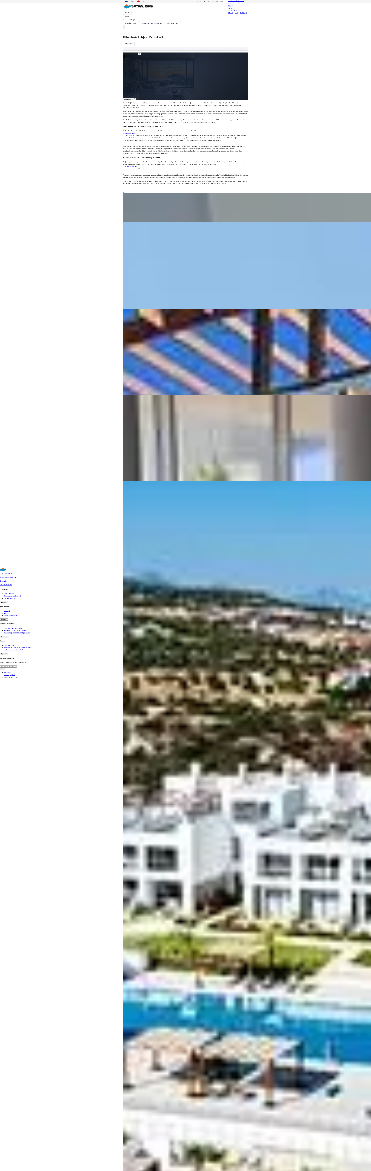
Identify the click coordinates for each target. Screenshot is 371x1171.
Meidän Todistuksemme (11, 615)
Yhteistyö (7, 611)
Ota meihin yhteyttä (10, 598)
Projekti (133, 20)
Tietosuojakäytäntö (9, 675)
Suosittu (129, 44)
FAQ (236, 13)
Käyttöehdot (7, 672)
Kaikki (125, 20)
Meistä (6, 613)
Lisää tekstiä (129, 188)
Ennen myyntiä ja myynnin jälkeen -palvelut (17, 647)
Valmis (129, 20)
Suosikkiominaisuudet (211, 2)
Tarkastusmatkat (9, 645)
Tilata (2, 668)
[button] (230, 3)
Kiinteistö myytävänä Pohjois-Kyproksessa (17, 633)
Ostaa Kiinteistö (9, 593)
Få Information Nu (128, 99)
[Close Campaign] (139, 53)
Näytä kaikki (4, 602)
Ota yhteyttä (243, 13)
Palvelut (230, 13)
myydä (230, 8)
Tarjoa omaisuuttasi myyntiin (12, 596)
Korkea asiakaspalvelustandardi (13, 650)
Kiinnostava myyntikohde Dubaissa (15, 630)
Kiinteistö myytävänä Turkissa (13, 628)
